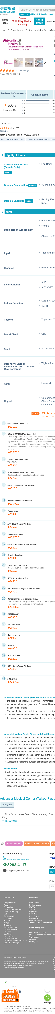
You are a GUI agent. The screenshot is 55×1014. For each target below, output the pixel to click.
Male (6, 914)
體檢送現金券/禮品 (39, 14)
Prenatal (7, 920)
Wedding (28, 1011)
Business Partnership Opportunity (35, 1008)
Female (6, 905)
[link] (10, 986)
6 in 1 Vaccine (34, 916)
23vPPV (32, 907)
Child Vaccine (34, 902)
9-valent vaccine (35, 905)
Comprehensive (10, 902)
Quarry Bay (7, 804)
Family (49, 1011)
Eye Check (8, 934)
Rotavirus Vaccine (35, 920)
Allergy (6, 923)
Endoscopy (8, 925)
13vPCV (32, 909)
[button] (45, 62)
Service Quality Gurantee (37, 843)
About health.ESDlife (11, 1008)
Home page (5, 21)
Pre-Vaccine (8, 907)
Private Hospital (13, 843)
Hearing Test (8, 936)
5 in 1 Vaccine (34, 914)
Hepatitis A (33, 911)
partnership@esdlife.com (16, 967)
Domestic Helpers (10, 929)
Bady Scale (33, 939)
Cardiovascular (9, 916)
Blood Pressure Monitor (37, 932)
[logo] (8, 14)
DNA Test (7, 931)
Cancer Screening (10, 927)
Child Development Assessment (15, 940)
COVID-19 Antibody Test (12, 909)
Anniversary (39, 1011)
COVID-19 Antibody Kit (12, 911)
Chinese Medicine (10, 938)
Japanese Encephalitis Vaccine (40, 923)
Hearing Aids (34, 941)
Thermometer (34, 937)
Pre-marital (8, 918)
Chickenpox (33, 918)
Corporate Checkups (11, 943)
